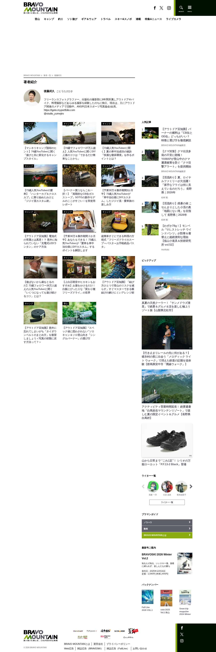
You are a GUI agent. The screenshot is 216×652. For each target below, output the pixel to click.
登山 (37, 19)
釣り (60, 19)
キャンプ (49, 19)
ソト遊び (72, 19)
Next (191, 486)
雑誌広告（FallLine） (118, 648)
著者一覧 (47, 75)
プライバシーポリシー (118, 644)
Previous (143, 486)
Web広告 (69, 648)
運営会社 (98, 644)
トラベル (106, 19)
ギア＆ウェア (89, 19)
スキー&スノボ (123, 19)
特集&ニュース (153, 19)
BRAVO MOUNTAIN (32, 75)
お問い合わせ (140, 648)
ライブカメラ (173, 19)
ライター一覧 (167, 502)
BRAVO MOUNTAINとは (77, 644)
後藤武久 (58, 75)
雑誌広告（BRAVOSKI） (90, 648)
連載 (138, 19)
